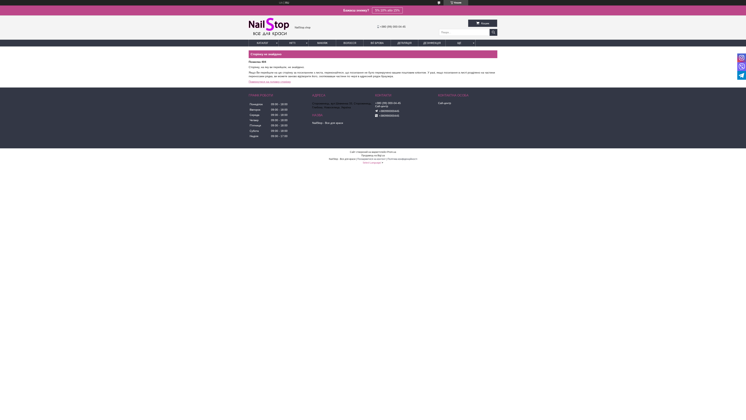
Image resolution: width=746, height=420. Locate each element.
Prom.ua (391, 152)
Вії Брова (377, 43)
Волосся (349, 43)
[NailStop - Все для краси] (271, 35)
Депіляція (404, 43)
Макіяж (322, 43)
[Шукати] (493, 32)
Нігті (292, 43)
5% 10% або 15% (387, 10)
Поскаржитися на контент (371, 159)
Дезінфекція (432, 43)
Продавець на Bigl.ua (373, 155)
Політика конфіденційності (402, 159)
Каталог (262, 43)
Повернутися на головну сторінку (270, 81)
